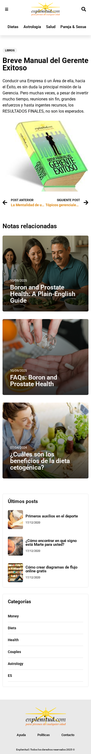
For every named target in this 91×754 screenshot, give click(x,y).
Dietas (13, 27)
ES (10, 676)
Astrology (15, 664)
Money (13, 616)
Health (13, 640)
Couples (14, 652)
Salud (50, 27)
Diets (12, 628)
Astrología (32, 27)
